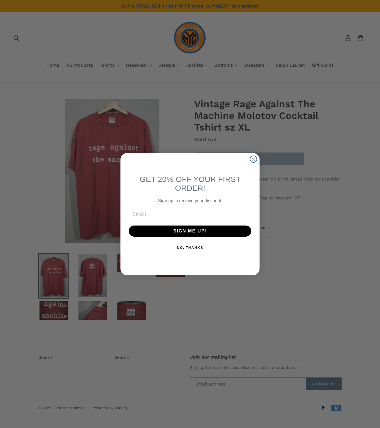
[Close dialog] (253, 159)
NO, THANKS (190, 248)
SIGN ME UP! (190, 231)
